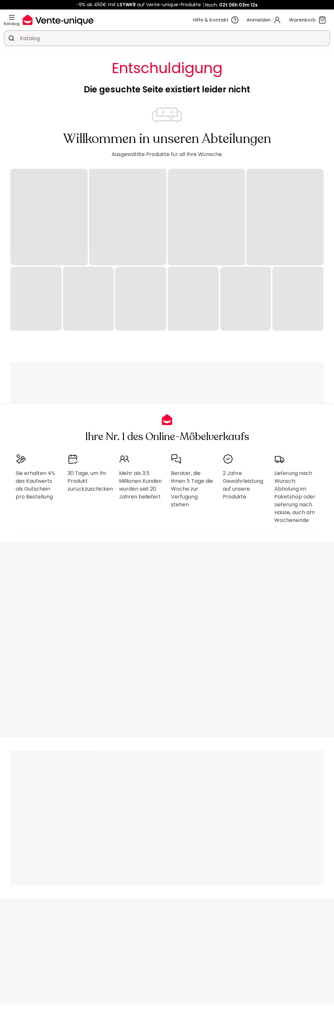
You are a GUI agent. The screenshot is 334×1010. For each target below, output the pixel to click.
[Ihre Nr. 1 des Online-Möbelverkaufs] (58, 20)
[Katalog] (12, 17)
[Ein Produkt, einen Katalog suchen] (11, 38)
